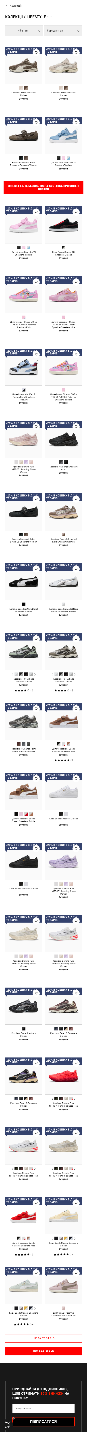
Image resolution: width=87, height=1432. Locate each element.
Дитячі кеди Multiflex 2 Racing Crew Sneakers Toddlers (23, 397)
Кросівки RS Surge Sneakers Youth (64, 468)
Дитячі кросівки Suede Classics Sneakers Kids (63, 750)
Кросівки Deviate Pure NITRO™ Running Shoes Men (63, 1104)
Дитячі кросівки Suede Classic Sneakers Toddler (24, 820)
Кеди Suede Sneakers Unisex (63, 818)
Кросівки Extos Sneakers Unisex (23, 93)
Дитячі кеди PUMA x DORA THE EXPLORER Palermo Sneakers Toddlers (63, 397)
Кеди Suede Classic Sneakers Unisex (63, 1244)
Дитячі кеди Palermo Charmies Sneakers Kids (64, 1314)
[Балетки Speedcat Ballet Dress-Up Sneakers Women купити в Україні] (23, 135)
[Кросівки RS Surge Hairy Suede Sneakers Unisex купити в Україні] (23, 721)
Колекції (16, 5)
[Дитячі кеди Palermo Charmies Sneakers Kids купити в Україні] (63, 1285)
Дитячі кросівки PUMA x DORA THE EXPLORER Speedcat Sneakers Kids (63, 324)
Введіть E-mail (23, 1408)
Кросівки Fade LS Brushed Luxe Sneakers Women (63, 540)
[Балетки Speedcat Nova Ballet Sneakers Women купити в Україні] (23, 581)
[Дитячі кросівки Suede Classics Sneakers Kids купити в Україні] (63, 721)
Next (34, 674)
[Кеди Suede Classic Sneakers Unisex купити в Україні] (63, 1215)
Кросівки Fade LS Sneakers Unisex (63, 1034)
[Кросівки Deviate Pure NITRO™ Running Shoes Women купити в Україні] (23, 439)
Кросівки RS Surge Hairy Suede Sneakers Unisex (24, 750)
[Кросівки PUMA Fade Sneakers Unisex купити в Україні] (23, 651)
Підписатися (43, 1422)
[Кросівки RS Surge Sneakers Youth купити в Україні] (63, 439)
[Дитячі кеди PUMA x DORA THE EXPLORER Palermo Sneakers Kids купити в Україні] (23, 294)
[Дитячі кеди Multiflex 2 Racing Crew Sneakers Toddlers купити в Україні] (23, 367)
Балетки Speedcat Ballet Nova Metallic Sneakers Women (63, 610)
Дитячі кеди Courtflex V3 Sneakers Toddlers (64, 163)
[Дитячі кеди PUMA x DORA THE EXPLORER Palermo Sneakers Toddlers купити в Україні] (63, 367)
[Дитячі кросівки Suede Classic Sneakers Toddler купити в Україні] (23, 791)
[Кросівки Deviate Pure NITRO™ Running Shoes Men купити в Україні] (63, 1075)
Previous (12, 674)
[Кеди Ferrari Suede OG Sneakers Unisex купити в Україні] (63, 224)
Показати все (43, 1350)
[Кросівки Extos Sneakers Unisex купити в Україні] (23, 65)
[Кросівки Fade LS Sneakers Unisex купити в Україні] (63, 1006)
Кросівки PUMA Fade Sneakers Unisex (23, 680)
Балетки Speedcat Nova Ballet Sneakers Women (23, 610)
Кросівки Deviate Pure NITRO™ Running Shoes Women (24, 469)
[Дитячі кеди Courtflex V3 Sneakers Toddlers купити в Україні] (63, 135)
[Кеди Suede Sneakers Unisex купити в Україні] (63, 791)
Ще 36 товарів (44, 1338)
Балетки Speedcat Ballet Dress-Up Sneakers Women (23, 163)
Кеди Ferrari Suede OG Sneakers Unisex (63, 253)
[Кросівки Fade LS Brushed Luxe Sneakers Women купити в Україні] (63, 511)
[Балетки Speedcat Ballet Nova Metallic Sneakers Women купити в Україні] (63, 581)
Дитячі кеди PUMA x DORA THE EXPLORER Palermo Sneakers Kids (23, 324)
